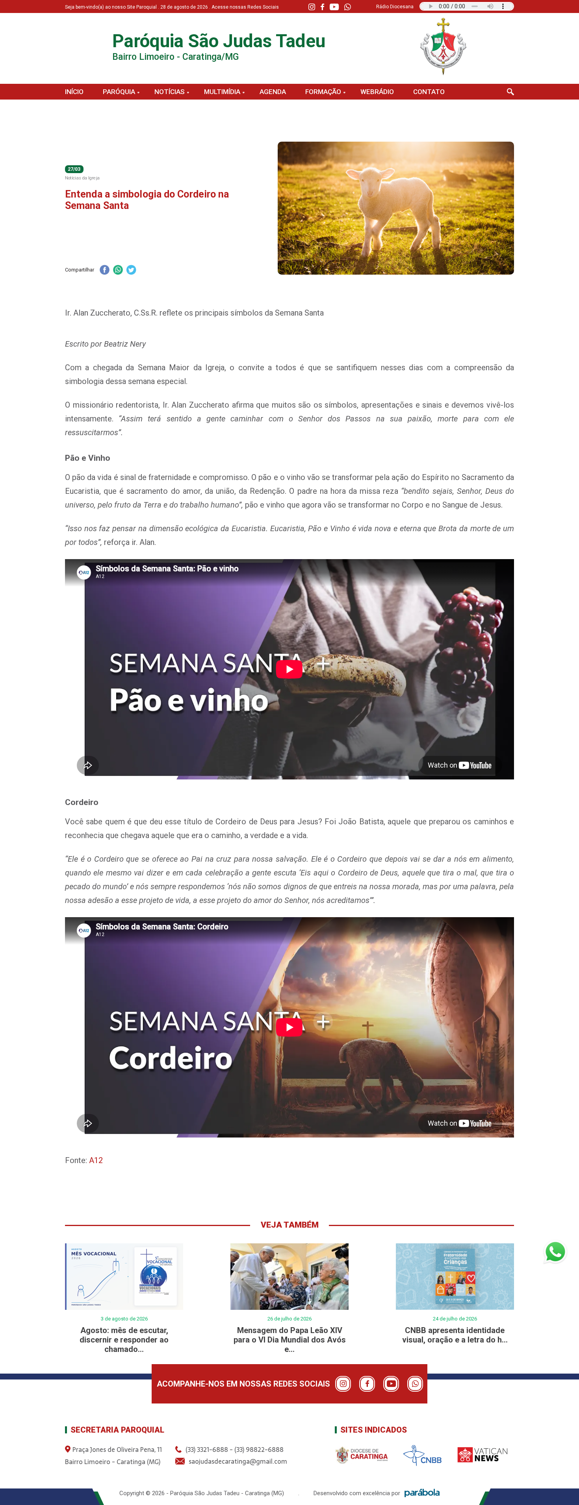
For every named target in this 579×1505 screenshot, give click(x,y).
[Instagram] (311, 7)
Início (74, 92)
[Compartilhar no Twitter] (131, 270)
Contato (429, 92)
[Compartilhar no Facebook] (104, 270)
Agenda (273, 92)
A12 (96, 1160)
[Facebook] (322, 7)
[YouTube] (334, 7)
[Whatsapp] (347, 7)
